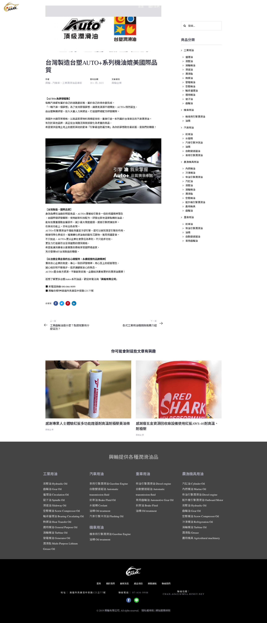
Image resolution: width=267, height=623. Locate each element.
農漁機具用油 (191, 161)
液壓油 (189, 61)
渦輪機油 (190, 65)
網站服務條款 (163, 610)
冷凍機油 (190, 172)
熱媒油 (189, 78)
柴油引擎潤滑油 (194, 177)
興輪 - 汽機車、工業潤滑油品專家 (63, 82)
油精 (187, 120)
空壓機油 (190, 86)
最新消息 (124, 583)
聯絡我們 (166, 583)
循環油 (189, 57)
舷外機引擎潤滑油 (195, 202)
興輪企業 (117, 82)
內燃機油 (190, 168)
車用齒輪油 (191, 240)
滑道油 (189, 69)
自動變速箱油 (192, 151)
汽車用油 (189, 127)
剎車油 (189, 134)
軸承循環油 (191, 90)
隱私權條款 (148, 610)
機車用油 (189, 109)
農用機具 (190, 206)
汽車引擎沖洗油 (194, 142)
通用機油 (190, 94)
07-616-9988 (140, 592)
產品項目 (138, 583)
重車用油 (189, 217)
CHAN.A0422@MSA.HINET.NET (183, 594)
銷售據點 (152, 583)
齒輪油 (189, 103)
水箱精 (189, 138)
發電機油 (190, 82)
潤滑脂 (189, 73)
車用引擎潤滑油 (194, 155)
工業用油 (189, 50)
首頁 (99, 583)
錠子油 (189, 99)
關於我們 (110, 583)
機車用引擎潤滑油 (195, 116)
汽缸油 (189, 181)
